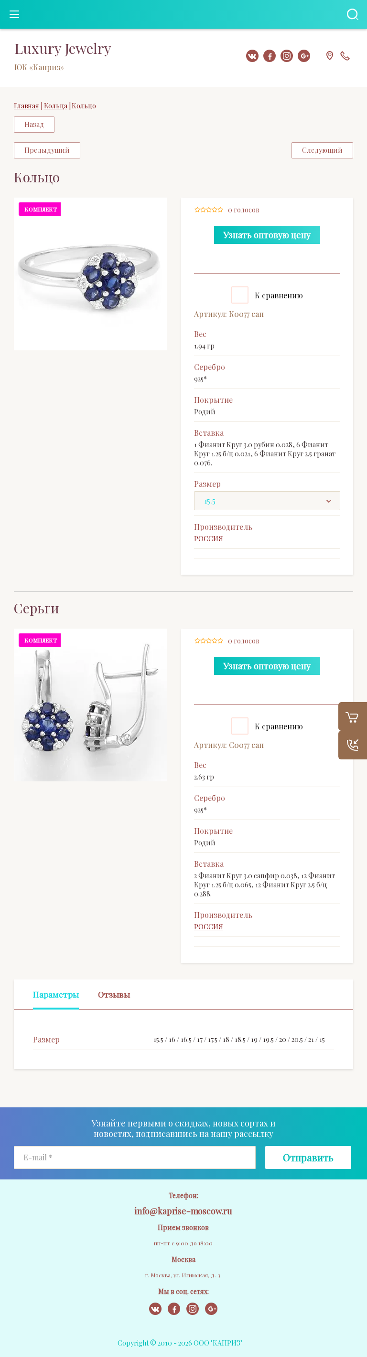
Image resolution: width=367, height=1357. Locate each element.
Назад (34, 124)
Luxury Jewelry (62, 49)
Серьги (36, 608)
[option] (90, 274)
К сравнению (278, 295)
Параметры (56, 994)
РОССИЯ (208, 538)
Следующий (322, 150)
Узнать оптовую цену (267, 235)
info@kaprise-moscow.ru (183, 1211)
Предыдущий (47, 150)
